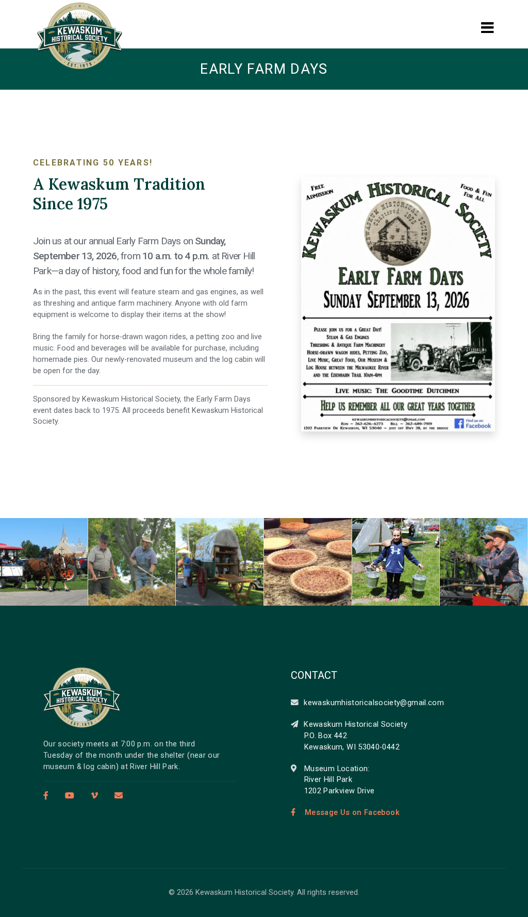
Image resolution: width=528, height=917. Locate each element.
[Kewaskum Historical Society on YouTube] (69, 796)
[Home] (82, 697)
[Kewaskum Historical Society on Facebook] (48, 796)
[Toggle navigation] (487, 19)
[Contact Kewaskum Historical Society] (116, 796)
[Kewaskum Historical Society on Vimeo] (94, 796)
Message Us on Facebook (352, 812)
